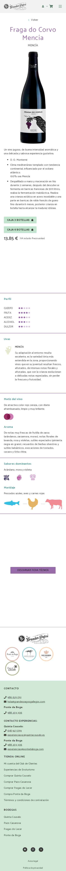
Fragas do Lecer (13, 829)
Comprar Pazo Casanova (17, 782)
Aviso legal (33, 861)
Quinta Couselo (12, 817)
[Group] (12, 654)
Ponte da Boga (12, 835)
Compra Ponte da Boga (17, 794)
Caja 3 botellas (18, 219)
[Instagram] (33, 849)
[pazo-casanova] (46, 654)
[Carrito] (51, 6)
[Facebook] (25, 849)
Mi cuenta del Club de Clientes (20, 764)
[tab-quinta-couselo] (29, 654)
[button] (45, 6)
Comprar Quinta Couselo (17, 776)
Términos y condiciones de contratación (26, 800)
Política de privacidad (33, 868)
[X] (41, 849)
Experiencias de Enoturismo (19, 770)
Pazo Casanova (12, 823)
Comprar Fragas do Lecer (18, 788)
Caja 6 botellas (18, 229)
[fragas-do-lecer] (12, 668)
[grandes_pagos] (15, 6)
